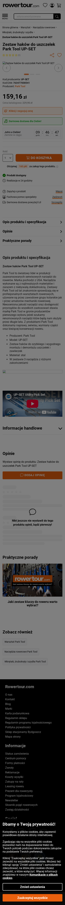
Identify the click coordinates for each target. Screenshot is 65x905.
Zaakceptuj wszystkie (32, 898)
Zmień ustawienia (32, 887)
